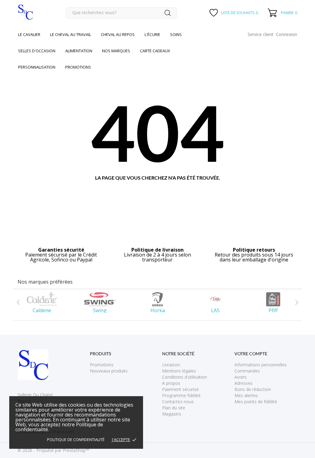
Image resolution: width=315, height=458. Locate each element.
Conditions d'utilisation (184, 377)
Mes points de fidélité (255, 401)
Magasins (171, 414)
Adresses (243, 383)
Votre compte (250, 353)
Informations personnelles (260, 365)
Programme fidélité (181, 395)
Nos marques (116, 51)
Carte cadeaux (155, 51)
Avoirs (240, 377)
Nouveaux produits (109, 371)
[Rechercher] (168, 12)
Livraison (171, 365)
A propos (171, 383)
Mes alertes (246, 395)
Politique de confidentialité (76, 439)
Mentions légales (179, 371)
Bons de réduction (252, 389)
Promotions (102, 365)
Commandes (247, 371)
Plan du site (173, 408)
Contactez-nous (178, 401)
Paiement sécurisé (180, 389)
